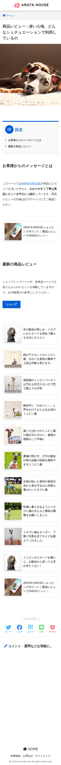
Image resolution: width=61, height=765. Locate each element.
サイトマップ (42, 756)
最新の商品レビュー (19, 146)
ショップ (11, 304)
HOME (32, 749)
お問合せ (28, 756)
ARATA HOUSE (34, 4)
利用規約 (16, 756)
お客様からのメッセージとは (24, 140)
